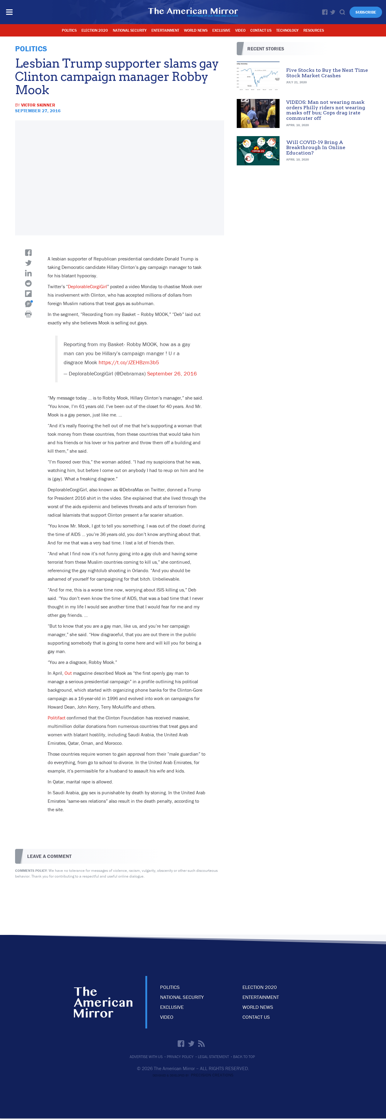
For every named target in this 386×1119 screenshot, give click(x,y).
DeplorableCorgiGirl (87, 286)
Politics (69, 30)
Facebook (324, 12)
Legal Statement (213, 1057)
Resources (313, 30)
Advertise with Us (146, 1057)
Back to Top (244, 1057)
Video (240, 30)
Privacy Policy (180, 1057)
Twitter (332, 12)
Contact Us (260, 30)
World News (195, 30)
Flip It (28, 293)
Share (28, 252)
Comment (28, 304)
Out (68, 673)
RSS (201, 1043)
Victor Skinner (38, 105)
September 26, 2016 (172, 373)
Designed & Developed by (193, 1075)
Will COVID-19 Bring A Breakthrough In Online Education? (315, 147)
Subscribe (366, 12)
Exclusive (221, 30)
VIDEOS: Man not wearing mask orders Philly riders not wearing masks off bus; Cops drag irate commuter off (325, 110)
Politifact (56, 718)
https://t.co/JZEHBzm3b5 (129, 362)
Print (28, 314)
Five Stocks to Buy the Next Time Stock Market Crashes (327, 72)
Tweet (28, 263)
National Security (130, 30)
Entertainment (165, 30)
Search (342, 12)
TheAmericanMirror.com (103, 1002)
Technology (287, 30)
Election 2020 (94, 30)
